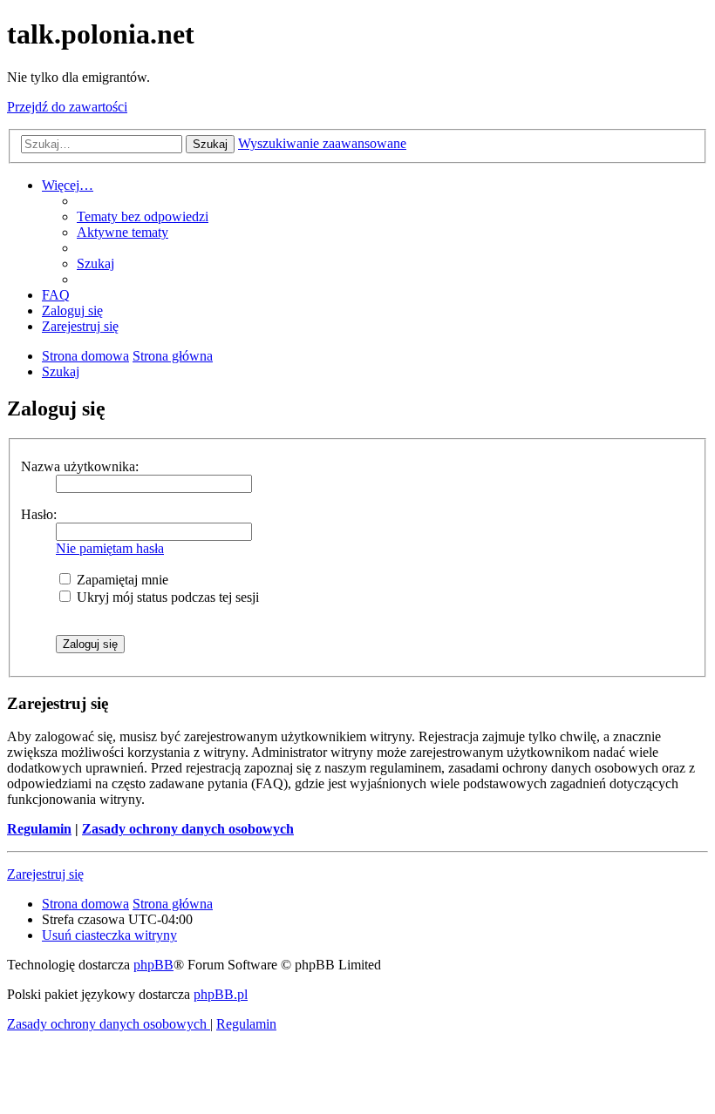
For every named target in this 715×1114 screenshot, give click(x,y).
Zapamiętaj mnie (120, 579)
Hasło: (39, 514)
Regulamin (39, 828)
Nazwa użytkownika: (80, 466)
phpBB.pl (221, 994)
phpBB (153, 964)
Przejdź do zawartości (67, 106)
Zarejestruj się (45, 874)
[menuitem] (142, 216)
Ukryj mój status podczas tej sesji (166, 597)
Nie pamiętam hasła (110, 548)
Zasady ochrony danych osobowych (188, 828)
